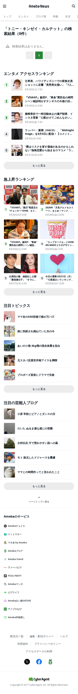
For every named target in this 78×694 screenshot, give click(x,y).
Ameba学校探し (16, 617)
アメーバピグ (15, 567)
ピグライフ (13, 592)
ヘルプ (64, 636)
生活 (67, 16)
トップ (7, 16)
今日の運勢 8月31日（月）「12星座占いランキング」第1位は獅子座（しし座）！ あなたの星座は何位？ (59, 281)
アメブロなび (15, 609)
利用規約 (22, 643)
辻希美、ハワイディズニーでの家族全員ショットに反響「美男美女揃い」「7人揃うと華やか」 (49, 84)
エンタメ (23, 16)
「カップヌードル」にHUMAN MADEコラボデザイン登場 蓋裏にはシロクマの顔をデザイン (59, 246)
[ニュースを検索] (73, 6)
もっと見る (39, 165)
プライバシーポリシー (47, 643)
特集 (55, 16)
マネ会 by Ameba (17, 542)
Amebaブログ (15, 550)
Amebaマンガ (15, 584)
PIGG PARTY (14, 575)
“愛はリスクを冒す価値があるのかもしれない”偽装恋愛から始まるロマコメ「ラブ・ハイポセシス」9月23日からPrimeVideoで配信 (49, 152)
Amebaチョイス (16, 526)
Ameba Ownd (15, 559)
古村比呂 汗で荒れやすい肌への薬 (37, 443)
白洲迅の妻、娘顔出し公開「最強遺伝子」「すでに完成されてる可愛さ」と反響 (22, 279)
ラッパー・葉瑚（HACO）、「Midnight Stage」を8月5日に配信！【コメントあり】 (49, 133)
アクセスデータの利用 (39, 651)
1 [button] (39, 55)
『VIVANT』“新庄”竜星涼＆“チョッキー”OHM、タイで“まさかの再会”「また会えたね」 (23, 212)
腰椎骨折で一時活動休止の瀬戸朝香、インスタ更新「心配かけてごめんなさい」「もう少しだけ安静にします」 (49, 117)
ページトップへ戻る (39, 501)
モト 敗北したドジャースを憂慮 (36, 457)
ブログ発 (41, 16)
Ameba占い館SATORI (19, 600)
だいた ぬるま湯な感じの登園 (35, 428)
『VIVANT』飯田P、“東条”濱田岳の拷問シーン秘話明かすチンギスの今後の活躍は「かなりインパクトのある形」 (49, 101)
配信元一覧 (16, 636)
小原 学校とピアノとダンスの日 (36, 414)
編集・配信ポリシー (42, 636)
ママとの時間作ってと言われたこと (38, 472)
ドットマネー (15, 534)
